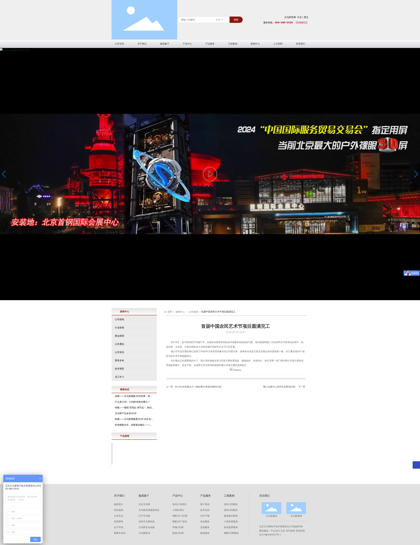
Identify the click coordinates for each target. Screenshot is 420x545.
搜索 (236, 19)
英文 (306, 17)
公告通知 (119, 344)
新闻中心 (180, 311)
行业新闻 (119, 327)
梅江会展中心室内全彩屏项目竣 (279, 386)
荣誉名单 (119, 360)
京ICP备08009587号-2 (270, 535)
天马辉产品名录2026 (125, 413)
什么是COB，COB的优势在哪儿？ (132, 401)
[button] (416, 174)
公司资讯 (119, 352)
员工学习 (119, 376)
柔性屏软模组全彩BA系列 (134, 468)
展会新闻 (119, 335)
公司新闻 (119, 319)
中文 (299, 17)
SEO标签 (290, 530)
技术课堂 (119, 368)
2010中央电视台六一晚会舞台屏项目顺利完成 (198, 386)
